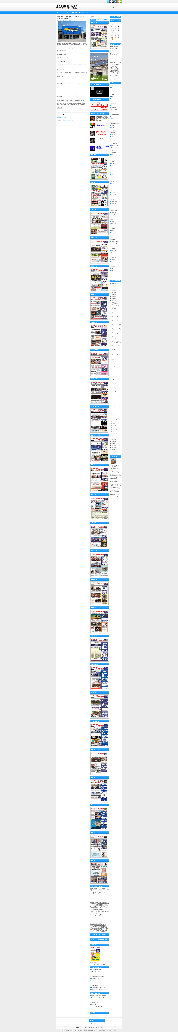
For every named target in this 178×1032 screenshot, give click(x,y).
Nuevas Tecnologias (115, 214)
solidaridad (113, 248)
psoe (112, 234)
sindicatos (113, 246)
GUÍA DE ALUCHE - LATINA (66, 5)
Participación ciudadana (116, 223)
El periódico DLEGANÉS (96, 1009)
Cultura (63, 12)
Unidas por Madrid (114, 261)
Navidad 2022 (114, 205)
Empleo (112, 147)
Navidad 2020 (114, 201)
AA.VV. (112, 87)
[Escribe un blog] (58, 108)
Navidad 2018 (114, 196)
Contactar (89, 12)
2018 (113, 298)
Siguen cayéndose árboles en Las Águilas (116, 365)
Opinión (112, 221)
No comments (70, 20)
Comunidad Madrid (115, 114)
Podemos (113, 228)
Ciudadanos (113, 107)
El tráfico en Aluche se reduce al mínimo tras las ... (116, 313)
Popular (92, 19)
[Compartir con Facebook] (61, 108)
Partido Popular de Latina (96, 978)
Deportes (74, 12)
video (112, 270)
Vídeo (112, 272)
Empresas (113, 150)
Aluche (112, 92)
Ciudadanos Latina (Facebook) (97, 983)
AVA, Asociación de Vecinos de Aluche (99, 971)
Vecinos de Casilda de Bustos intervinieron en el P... (116, 356)
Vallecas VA (93, 1004)
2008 (113, 453)
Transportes (113, 257)
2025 (113, 285)
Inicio (58, 12)
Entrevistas (113, 152)
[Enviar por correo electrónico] (57, 108)
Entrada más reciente (60, 110)
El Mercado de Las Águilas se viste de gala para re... (116, 390)
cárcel (112, 105)
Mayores (113, 183)
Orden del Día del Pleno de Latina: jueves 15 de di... (116, 378)
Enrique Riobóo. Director (115, 466)
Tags (98, 19)
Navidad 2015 (114, 194)
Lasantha (76, 1030)
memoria (113, 188)
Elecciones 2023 (114, 145)
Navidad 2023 (114, 208)
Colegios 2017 (114, 109)
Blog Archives (104, 19)
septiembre (115, 421)
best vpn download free (107, 1030)
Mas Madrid (113, 181)
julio (113, 425)
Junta (112, 174)
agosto (114, 423)
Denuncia (113, 125)
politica (112, 230)
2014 (113, 441)
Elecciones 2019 (114, 141)
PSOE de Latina (94, 985)
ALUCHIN (113, 94)
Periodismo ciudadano (115, 226)
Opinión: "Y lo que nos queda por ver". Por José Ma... (116, 405)
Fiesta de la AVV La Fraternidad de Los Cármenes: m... (116, 346)
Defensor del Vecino (115, 121)
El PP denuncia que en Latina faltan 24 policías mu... (116, 309)
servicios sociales (114, 243)
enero (114, 436)
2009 (113, 451)
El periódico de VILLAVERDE (97, 1000)
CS (111, 116)
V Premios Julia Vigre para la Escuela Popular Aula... (116, 361)
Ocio (112, 219)
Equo (112, 154)
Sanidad (112, 237)
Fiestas (65, 20)
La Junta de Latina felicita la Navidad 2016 (116, 342)
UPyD (112, 263)
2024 (113, 287)
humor (112, 167)
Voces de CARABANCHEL (96, 1006)
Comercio (62, 20)
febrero (114, 435)
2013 (113, 443)
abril (113, 431)
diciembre (115, 303)
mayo (114, 429)
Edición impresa (81, 12)
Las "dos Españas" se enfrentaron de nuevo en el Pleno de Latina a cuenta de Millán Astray (102, 140)
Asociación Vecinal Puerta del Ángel (98, 989)
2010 (113, 449)
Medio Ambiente (114, 185)
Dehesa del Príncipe (115, 123)
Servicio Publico (114, 241)
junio (114, 427)
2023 (113, 289)
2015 (113, 439)
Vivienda (113, 275)
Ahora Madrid (113, 89)
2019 (113, 296)
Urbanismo (113, 266)
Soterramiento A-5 (114, 250)
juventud (112, 176)
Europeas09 (113, 159)
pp (111, 232)
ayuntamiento (113, 98)
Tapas (112, 255)
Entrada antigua (85, 110)
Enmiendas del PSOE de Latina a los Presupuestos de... (116, 325)
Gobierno (113, 163)
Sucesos (113, 252)
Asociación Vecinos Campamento (98, 974)
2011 (113, 447)
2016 (113, 302)
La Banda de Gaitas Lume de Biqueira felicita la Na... (116, 333)
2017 (113, 300)
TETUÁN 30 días (94, 1002)
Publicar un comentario (62, 117)
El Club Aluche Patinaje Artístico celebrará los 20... (116, 317)
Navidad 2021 (114, 203)
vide (112, 268)
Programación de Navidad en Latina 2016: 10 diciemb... (116, 386)
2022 (113, 290)
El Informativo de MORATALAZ (97, 997)
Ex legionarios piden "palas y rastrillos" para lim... (116, 329)
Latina (112, 179)
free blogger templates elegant (97, 1030)
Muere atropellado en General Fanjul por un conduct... (116, 305)
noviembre (115, 417)
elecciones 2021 (114, 143)
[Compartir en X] (60, 108)
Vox (112, 277)
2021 (113, 292)
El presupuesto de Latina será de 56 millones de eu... (116, 409)
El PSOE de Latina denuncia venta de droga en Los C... (116, 374)
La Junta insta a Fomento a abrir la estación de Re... (116, 321)
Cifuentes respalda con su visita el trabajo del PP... (116, 382)
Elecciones (113, 134)
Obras (112, 217)
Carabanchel (113, 103)
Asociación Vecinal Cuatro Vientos (98, 987)
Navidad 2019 (114, 199)
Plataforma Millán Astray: (102, 118)
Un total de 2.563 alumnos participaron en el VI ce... (116, 414)
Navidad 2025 (114, 212)
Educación (113, 132)
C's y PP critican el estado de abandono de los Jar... (116, 369)
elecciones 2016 (114, 138)
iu (111, 172)
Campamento (113, 100)
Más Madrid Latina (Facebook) (97, 980)
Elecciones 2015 (114, 136)
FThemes (66, 1030)
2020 (113, 294)
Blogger (103, 964)
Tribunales (113, 259)
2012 (113, 445)
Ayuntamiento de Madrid (96, 969)
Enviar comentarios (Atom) (68, 120)
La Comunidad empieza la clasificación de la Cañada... (116, 338)
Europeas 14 (113, 156)
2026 (113, 283)
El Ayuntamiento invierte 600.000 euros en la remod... (116, 394)
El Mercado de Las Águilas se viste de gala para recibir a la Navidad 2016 (71, 17)
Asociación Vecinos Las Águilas (97, 976)
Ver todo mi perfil (114, 497)
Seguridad (113, 239)
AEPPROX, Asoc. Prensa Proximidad (98, 995)
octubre (114, 419)
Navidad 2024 (114, 210)
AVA (112, 96)
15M (112, 85)
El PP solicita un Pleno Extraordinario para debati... (116, 351)
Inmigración (113, 170)
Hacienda (113, 165)
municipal (113, 192)
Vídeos (68, 12)
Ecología (113, 129)
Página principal (93, 1023)
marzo (114, 433)
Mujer (112, 190)
